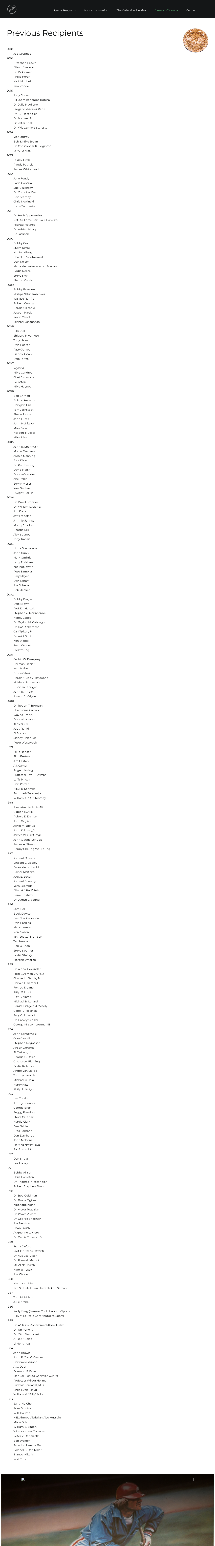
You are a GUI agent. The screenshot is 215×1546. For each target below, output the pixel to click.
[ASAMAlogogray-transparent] (12, 5)
